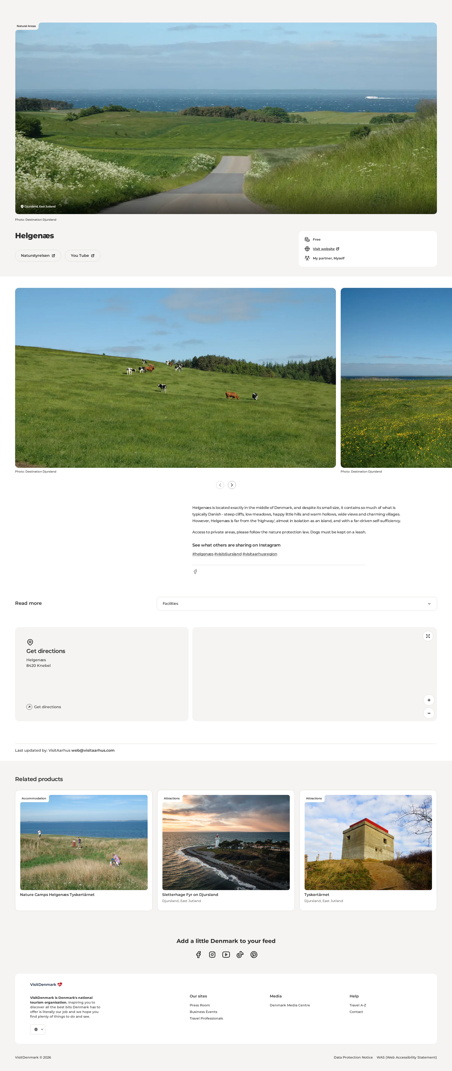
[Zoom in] (429, 700)
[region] (314, 674)
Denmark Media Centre (290, 1005)
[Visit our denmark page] (198, 954)
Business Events (203, 1012)
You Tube (80, 255)
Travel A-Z (358, 1005)
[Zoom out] (429, 713)
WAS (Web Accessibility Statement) (407, 1057)
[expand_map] (428, 636)
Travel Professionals (206, 1018)
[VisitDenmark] (46, 984)
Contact (356, 1012)
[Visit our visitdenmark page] (226, 954)
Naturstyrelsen (35, 255)
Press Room (200, 1005)
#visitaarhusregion (259, 554)
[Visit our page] (212, 954)
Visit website (324, 249)
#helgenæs (202, 554)
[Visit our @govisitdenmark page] (240, 954)
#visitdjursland (228, 554)
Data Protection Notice (353, 1057)
